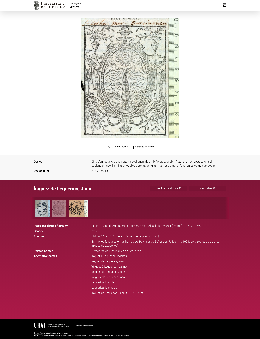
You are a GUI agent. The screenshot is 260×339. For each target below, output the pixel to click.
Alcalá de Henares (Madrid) (165, 226)
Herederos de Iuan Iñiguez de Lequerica (116, 251)
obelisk (104, 171)
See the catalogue (167, 188)
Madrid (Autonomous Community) (123, 226)
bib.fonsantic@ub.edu (84, 326)
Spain (94, 226)
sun (93, 171)
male (94, 231)
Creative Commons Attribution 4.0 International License (108, 335)
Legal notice (63, 333)
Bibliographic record (144, 147)
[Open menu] (224, 5)
